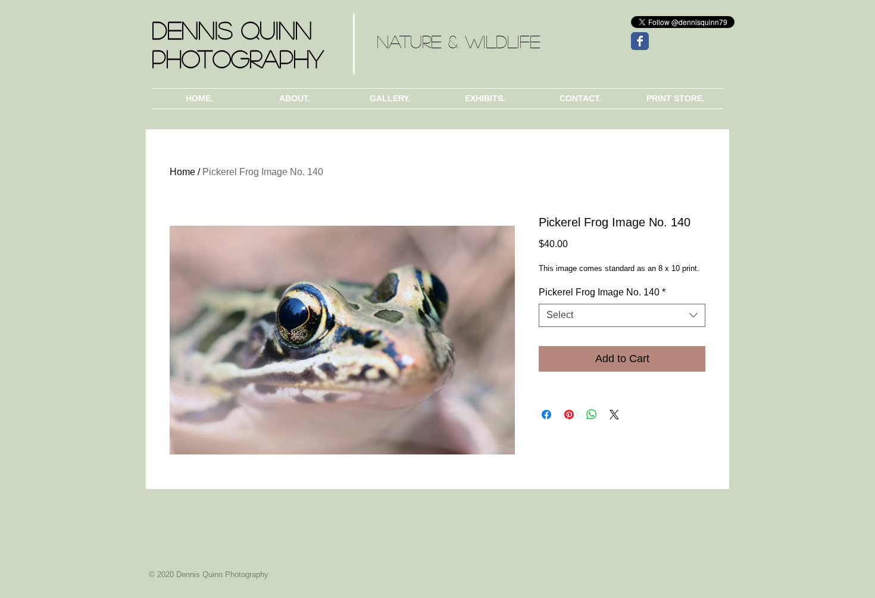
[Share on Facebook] (546, 414)
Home (182, 172)
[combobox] (622, 315)
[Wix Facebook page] (640, 41)
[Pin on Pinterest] (569, 414)
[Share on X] (614, 414)
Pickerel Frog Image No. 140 (602, 292)
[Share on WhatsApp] (592, 414)
